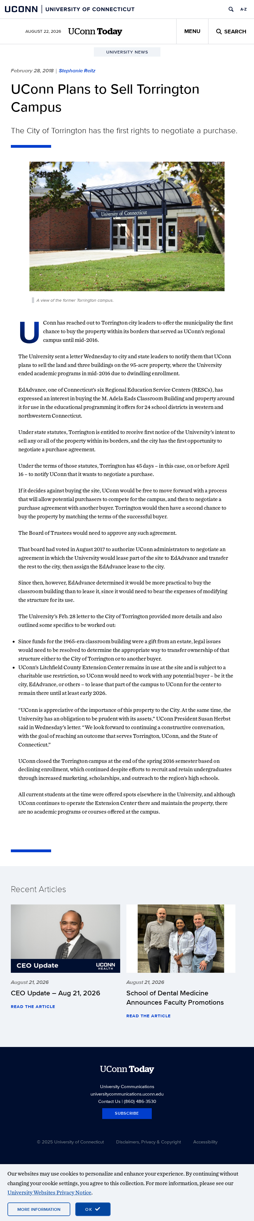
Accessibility (205, 1141)
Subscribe (127, 1113)
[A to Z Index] (243, 9)
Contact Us (109, 1101)
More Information (38, 1209)
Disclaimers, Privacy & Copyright (148, 1141)
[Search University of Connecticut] (231, 9)
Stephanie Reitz (77, 70)
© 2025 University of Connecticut (70, 1141)
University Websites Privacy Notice (49, 1192)
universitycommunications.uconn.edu (127, 1094)
